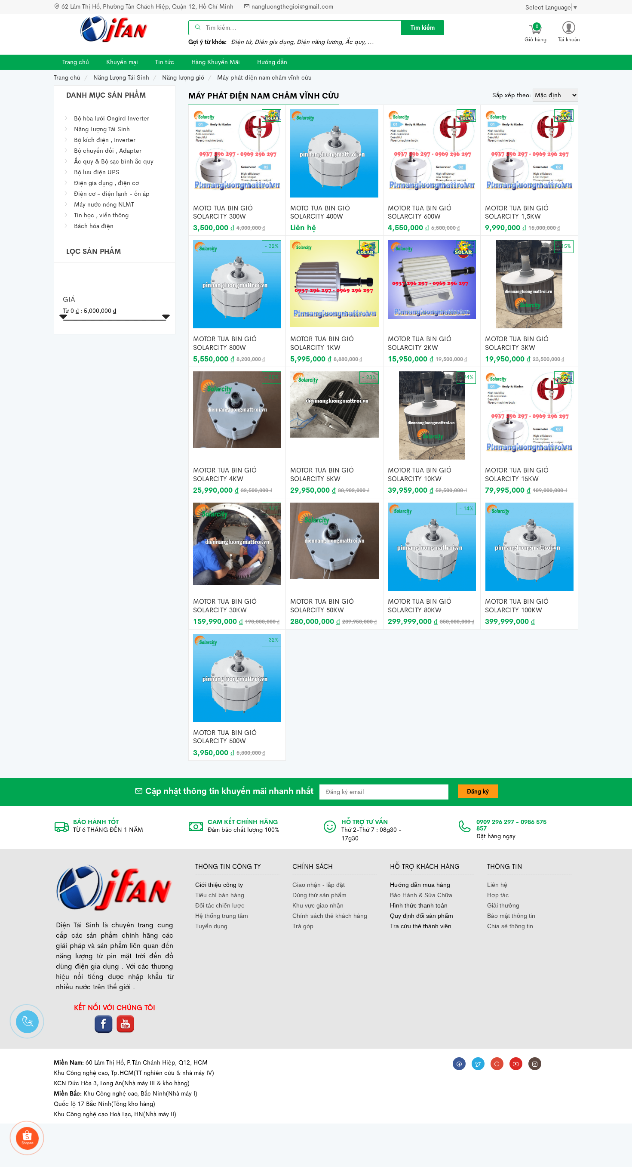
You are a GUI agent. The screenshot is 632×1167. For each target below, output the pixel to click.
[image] (114, 29)
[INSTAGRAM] (534, 1063)
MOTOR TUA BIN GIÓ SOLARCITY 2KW (419, 343)
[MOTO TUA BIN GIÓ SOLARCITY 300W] (237, 150)
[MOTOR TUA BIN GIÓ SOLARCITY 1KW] (334, 283)
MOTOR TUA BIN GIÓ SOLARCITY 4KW (225, 474)
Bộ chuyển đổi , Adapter (107, 150)
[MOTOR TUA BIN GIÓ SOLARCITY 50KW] (334, 540)
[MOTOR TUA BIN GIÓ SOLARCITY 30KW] (237, 543)
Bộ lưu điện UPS (97, 172)
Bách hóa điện (94, 226)
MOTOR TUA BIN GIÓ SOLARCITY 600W (419, 212)
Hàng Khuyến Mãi (215, 62)
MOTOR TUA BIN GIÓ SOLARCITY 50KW (322, 605)
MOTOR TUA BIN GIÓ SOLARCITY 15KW (517, 474)
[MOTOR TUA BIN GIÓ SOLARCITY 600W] (432, 150)
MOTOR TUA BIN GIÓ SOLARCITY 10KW (419, 474)
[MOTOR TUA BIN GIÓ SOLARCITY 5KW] (334, 404)
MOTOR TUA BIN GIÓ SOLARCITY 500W (225, 737)
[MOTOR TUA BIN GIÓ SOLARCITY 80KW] (432, 546)
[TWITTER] (478, 1063)
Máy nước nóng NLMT (104, 204)
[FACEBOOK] (459, 1063)
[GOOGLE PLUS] (497, 1063)
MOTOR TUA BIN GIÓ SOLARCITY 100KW (517, 605)
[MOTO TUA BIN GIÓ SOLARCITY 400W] (334, 153)
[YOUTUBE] (515, 1063)
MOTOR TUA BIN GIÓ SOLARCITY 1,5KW (517, 212)
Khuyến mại (122, 62)
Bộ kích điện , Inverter (104, 140)
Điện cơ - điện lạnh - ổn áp (112, 194)
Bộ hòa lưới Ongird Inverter (111, 118)
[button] (569, 31)
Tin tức (164, 62)
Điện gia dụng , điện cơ (106, 183)
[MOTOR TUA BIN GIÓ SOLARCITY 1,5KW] (529, 150)
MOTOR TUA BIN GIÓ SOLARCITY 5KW (322, 474)
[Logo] (114, 887)
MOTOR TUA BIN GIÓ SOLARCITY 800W (225, 343)
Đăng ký (478, 791)
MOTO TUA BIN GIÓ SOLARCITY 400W (320, 212)
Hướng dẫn (272, 62)
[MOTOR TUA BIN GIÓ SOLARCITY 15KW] (529, 412)
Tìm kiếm (423, 27)
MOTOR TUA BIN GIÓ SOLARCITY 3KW (517, 343)
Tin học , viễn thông (101, 215)
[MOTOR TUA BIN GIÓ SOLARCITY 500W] (237, 677)
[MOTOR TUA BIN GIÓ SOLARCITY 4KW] (237, 409)
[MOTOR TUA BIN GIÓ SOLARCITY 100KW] (529, 546)
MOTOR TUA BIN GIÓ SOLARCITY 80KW (419, 605)
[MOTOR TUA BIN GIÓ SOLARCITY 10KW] (432, 415)
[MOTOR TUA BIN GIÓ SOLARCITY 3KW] (529, 283)
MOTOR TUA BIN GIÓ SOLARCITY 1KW (322, 343)
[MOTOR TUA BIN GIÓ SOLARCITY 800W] (237, 283)
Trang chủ (75, 62)
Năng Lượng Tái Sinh (102, 129)
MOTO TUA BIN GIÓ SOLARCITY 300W (223, 212)
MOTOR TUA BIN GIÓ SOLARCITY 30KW (225, 605)
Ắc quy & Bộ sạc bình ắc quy (113, 161)
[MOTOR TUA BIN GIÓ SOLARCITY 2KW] (432, 279)
